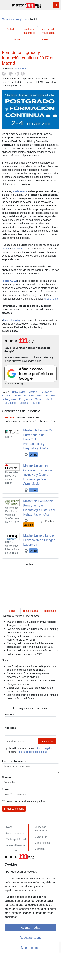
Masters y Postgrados (28, 30)
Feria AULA (10, 280)
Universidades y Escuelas (48, 30)
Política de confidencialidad (32, 751)
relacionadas (30, 611)
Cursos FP (41, 836)
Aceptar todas (30, 927)
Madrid (49, 399)
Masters (33, 392)
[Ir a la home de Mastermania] (27, 5)
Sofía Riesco (22, 68)
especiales (50, 611)
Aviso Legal (43, 748)
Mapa (9, 827)
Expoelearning (12, 320)
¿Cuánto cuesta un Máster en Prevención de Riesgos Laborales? (31, 623)
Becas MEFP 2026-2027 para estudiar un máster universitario (30, 689)
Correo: (6, 789)
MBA (40, 395)
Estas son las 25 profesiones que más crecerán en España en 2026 (28, 675)
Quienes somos (15, 833)
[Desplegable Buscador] (56, 5)
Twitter (5, 248)
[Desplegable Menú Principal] (6, 5)
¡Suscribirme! (47, 741)
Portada (10, 29)
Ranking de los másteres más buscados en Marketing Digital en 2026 (31, 637)
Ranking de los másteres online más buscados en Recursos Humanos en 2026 (33, 652)
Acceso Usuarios (15, 845)
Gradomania (51, 298)
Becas (16, 39)
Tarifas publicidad (16, 839)
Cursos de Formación (41, 828)
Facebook (17, 248)
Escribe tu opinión (15, 761)
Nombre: (7, 777)
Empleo (45, 39)
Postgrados (25, 399)
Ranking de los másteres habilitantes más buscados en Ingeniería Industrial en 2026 (30, 645)
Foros (18, 395)
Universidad (18, 392)
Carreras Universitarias (42, 850)
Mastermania (20, 191)
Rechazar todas (30, 937)
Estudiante (10, 402)
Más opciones (30, 947)
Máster (38, 399)
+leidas (11, 611)
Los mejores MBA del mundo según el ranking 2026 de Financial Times (32, 630)
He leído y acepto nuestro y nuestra (30, 750)
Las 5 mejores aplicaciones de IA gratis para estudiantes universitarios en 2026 (31, 668)
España (23, 402)
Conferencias (42, 843)
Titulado (35, 402)
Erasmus (29, 395)
